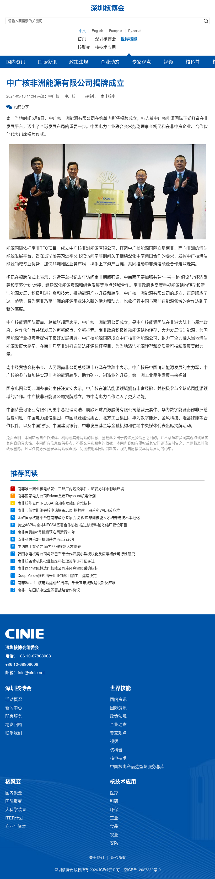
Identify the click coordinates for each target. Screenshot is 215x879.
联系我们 (13, 733)
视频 (168, 62)
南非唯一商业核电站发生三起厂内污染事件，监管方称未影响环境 (71, 489)
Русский (134, 31)
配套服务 (13, 716)
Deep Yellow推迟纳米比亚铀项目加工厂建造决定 (57, 576)
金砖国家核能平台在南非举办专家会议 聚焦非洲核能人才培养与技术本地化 (79, 518)
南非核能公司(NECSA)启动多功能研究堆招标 (54, 504)
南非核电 (108, 97)
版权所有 (118, 858)
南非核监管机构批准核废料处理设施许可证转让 (56, 562)
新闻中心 (13, 708)
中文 (82, 31)
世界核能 (129, 39)
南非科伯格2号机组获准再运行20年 (46, 540)
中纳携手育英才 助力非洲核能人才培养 (49, 547)
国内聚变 (13, 793)
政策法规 (78, 62)
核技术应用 (105, 47)
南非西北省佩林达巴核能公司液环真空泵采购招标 (58, 569)
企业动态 (110, 62)
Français (115, 31)
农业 (114, 835)
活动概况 (13, 700)
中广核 (70, 97)
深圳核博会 (105, 39)
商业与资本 (15, 826)
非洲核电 (88, 97)
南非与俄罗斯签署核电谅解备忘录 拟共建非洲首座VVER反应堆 (69, 511)
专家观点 (141, 62)
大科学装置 (15, 810)
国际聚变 (13, 801)
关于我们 (96, 858)
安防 (114, 843)
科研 (114, 801)
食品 (114, 826)
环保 (114, 810)
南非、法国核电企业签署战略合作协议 (49, 590)
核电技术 (118, 758)
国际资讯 (47, 62)
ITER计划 (14, 818)
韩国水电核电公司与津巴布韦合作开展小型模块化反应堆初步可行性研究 (76, 554)
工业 (114, 818)
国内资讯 (15, 62)
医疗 (114, 793)
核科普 (193, 62)
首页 (82, 39)
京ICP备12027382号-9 (142, 870)
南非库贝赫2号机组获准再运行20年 (46, 532)
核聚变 (84, 47)
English (97, 31)
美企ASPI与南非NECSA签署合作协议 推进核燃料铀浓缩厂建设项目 (72, 525)
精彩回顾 (13, 725)
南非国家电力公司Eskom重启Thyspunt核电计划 (57, 496)
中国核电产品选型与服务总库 (137, 767)
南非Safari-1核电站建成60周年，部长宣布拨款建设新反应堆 (67, 583)
